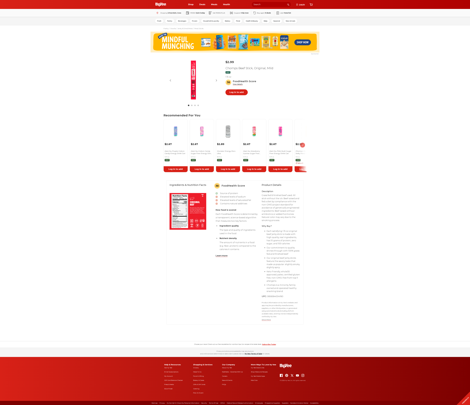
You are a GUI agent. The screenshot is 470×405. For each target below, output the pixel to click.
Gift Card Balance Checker (173, 380)
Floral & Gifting (198, 376)
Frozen (194, 21)
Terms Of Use (213, 403)
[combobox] (271, 4)
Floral (238, 21)
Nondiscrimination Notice (299, 403)
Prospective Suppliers (272, 403)
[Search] (288, 4)
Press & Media (169, 384)
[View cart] (311, 4)
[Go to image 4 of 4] (198, 105)
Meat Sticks (198, 28)
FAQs (224, 384)
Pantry (169, 21)
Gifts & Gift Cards (199, 384)
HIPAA (222, 403)
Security (204, 403)
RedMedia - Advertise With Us (232, 372)
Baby (265, 21)
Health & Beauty (252, 21)
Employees (259, 403)
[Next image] (216, 80)
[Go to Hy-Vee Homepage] (160, 4)
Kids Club (254, 380)
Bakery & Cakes (198, 380)
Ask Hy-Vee (168, 368)
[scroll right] (302, 145)
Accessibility (314, 403)
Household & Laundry (211, 21)
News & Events (227, 380)
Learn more (222, 256)
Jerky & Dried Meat (185, 28)
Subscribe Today (269, 344)
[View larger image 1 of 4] (193, 80)
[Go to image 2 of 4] (191, 105)
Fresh (159, 21)
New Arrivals (290, 21)
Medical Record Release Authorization (240, 403)
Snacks (173, 28)
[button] (238, 84)
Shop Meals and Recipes (259, 372)
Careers (224, 376)
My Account (168, 376)
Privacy (162, 403)
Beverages (182, 21)
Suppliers (285, 403)
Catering (196, 389)
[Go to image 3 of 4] (195, 105)
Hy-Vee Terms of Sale (253, 354)
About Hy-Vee (227, 368)
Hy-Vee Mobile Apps (258, 376)
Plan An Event (198, 393)
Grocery (196, 368)
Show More (266, 320)
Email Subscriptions (171, 372)
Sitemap (155, 403)
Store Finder (168, 389)
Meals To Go (197, 372)
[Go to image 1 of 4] (188, 105)
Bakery (227, 21)
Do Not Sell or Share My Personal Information (183, 403)
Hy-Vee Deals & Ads (257, 368)
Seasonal (276, 21)
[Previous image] (170, 80)
